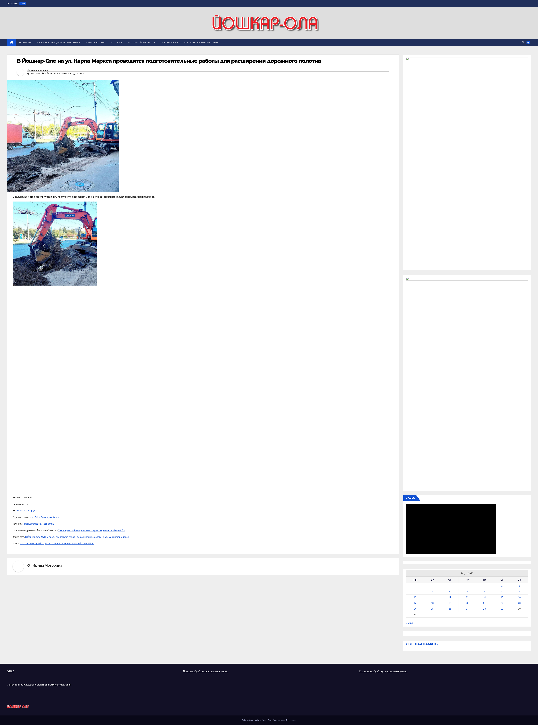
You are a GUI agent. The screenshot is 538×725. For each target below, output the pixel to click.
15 (502, 597)
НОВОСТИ (25, 42)
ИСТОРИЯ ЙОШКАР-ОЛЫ (142, 42)
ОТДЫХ (116, 42)
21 (484, 603)
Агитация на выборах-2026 (201, 42)
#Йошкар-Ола (52, 73)
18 (432, 603)
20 (467, 603)
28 (484, 609)
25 (432, 609)
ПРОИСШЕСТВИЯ (95, 42)
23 (519, 603)
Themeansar (291, 720)
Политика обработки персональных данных (206, 671)
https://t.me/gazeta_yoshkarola (39, 524)
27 (467, 609)
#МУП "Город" (68, 73)
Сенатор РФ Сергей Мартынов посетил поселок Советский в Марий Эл (57, 543)
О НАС (10, 671)
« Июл (409, 623)
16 (519, 597)
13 (467, 597)
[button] (523, 42)
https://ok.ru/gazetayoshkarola (44, 517)
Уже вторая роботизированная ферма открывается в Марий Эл (91, 530)
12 (450, 597)
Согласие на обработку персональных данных (383, 671)
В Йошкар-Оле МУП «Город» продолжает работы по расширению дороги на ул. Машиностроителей (77, 537)
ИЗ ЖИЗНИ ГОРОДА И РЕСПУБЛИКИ (58, 42)
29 (502, 609)
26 (450, 609)
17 (415, 603)
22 (502, 603)
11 (432, 597)
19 (450, 603)
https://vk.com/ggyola (27, 510)
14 (484, 597)
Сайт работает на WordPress (254, 720)
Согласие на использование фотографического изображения (39, 685)
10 (415, 597)
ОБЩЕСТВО (169, 42)
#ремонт (80, 73)
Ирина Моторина (39, 70)
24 (415, 609)
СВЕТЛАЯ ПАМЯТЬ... (423, 644)
